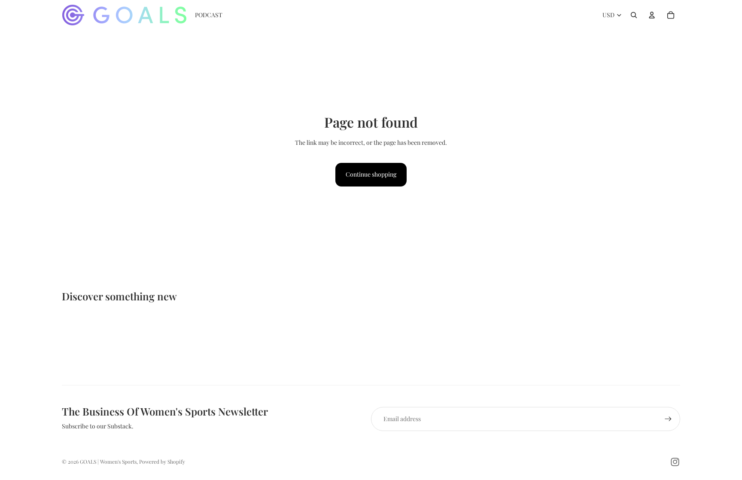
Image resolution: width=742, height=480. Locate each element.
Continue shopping (371, 174)
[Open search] (633, 15)
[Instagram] (675, 462)
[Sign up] (668, 419)
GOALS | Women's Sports (108, 461)
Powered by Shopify (162, 461)
